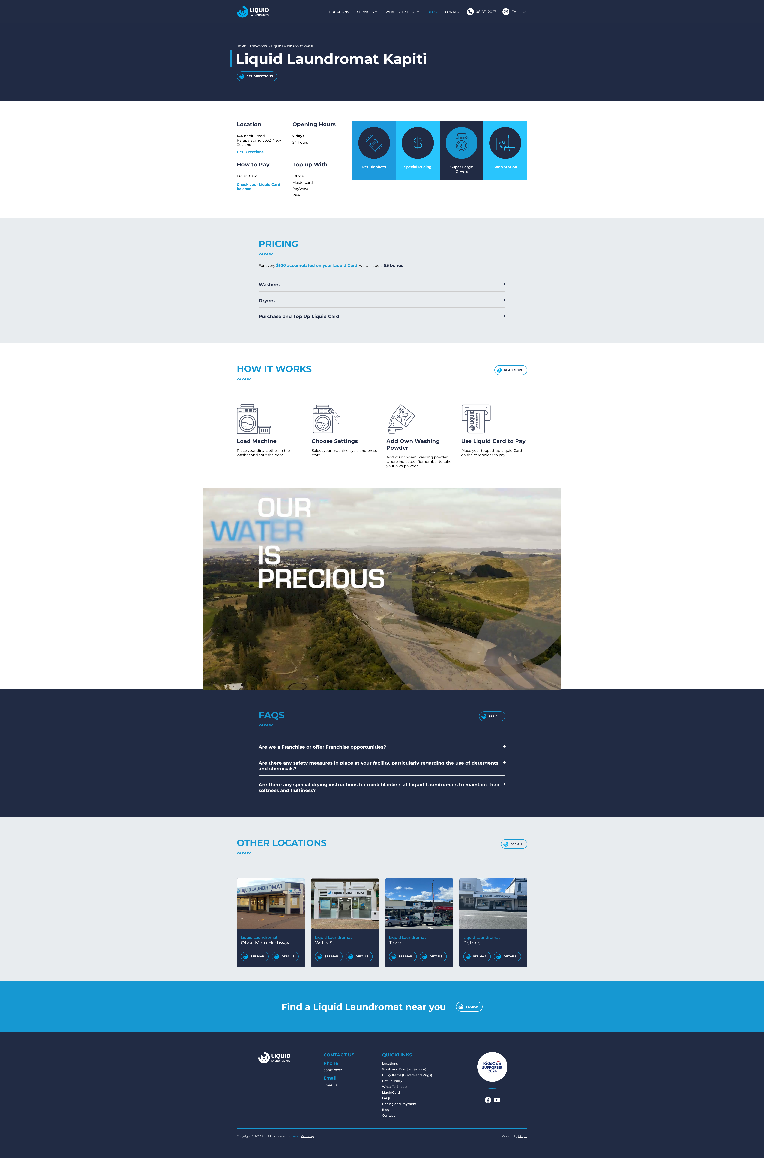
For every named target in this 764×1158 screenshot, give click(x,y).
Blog (432, 12)
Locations (339, 12)
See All (495, 716)
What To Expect (400, 12)
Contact (453, 12)
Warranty (307, 1136)
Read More (513, 370)
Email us (330, 1085)
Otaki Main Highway (265, 940)
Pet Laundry (392, 1081)
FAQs (386, 1098)
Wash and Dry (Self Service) (404, 1069)
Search (472, 1006)
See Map (257, 956)
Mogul (522, 1136)
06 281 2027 (333, 1070)
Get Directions (260, 76)
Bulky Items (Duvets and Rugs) (407, 1075)
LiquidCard (391, 1092)
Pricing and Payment (399, 1104)
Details (287, 956)
